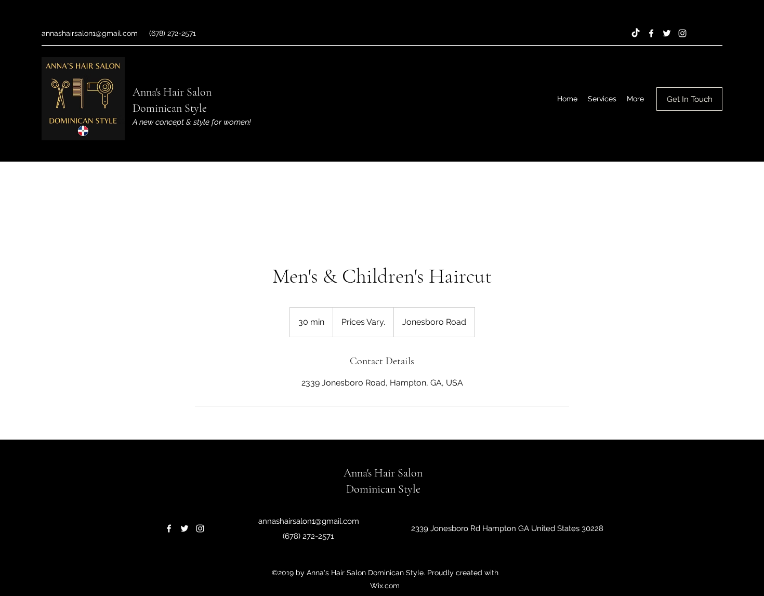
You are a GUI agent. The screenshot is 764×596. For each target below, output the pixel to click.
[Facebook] (651, 33)
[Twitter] (667, 33)
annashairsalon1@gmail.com (90, 33)
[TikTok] (635, 33)
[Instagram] (682, 33)
